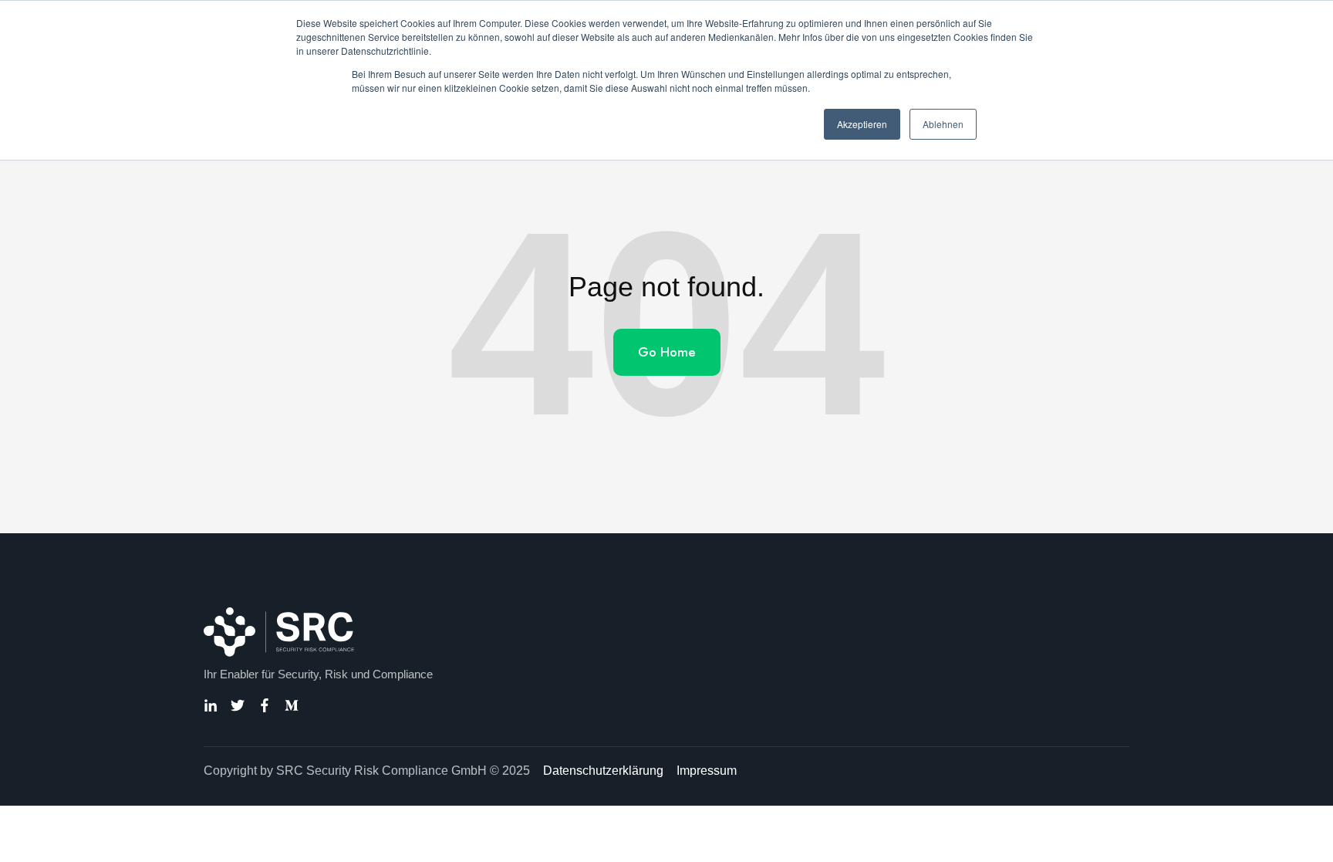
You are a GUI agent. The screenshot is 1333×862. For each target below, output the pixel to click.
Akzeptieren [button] (862, 123)
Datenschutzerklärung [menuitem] (603, 770)
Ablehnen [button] (943, 123)
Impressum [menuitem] (707, 770)
